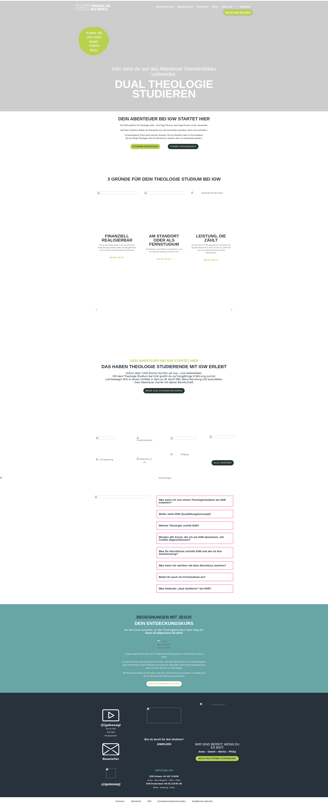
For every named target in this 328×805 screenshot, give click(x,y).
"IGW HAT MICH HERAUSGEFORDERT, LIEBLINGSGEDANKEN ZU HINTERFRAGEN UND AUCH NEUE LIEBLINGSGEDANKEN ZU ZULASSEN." (196, 324)
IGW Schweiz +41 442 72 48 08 (164, 776)
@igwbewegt (111, 724)
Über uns (227, 6)
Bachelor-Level (165, 6)
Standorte (202, 6)
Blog (215, 6)
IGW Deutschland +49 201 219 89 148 (164, 784)
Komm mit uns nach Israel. (94, 37)
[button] (96, 309)
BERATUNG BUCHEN (237, 12)
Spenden (245, 6)
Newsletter (110, 758)
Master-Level (185, 6)
